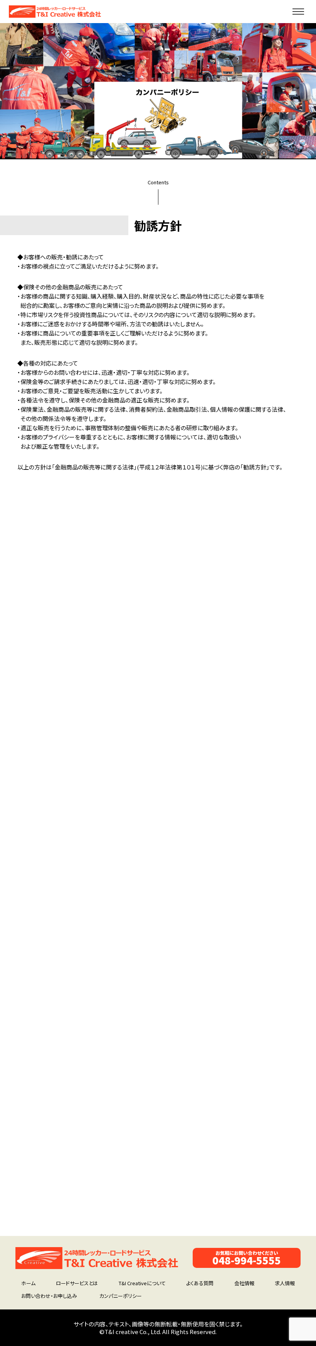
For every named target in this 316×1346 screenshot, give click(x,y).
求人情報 (255, 1205)
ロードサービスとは (77, 1283)
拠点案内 (255, 1196)
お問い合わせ (140, 1213)
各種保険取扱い (143, 1196)
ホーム (28, 1283)
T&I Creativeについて (142, 1283)
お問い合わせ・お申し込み (49, 1295)
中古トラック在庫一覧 (58, 1187)
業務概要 (255, 1179)
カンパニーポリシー (120, 1295)
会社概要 (45, 1205)
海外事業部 (47, 1230)
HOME (42, 1170)
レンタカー (46, 1213)
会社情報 (244, 1283)
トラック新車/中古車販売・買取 (159, 1179)
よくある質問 (199, 1283)
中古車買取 (47, 1196)
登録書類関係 (50, 1222)
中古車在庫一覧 (52, 1179)
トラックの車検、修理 (148, 1187)
